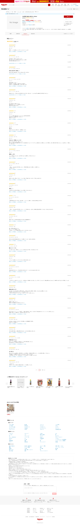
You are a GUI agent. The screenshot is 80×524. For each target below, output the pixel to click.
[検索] (49, 5)
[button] (56, 5)
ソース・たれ (19, 11)
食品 (12, 11)
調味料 (15, 11)
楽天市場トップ (8, 11)
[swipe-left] (7, 383)
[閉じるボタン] (74, 14)
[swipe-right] (73, 383)
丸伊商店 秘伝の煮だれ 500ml (29, 11)
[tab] (10, 33)
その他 (23, 11)
